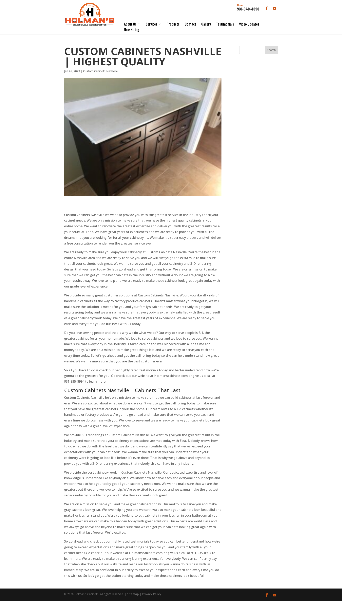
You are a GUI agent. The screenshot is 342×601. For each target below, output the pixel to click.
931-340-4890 (248, 8)
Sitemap (133, 594)
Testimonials (225, 24)
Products (173, 24)
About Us (130, 24)
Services (151, 24)
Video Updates (249, 24)
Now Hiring (131, 29)
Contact (190, 24)
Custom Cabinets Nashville (100, 71)
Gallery (206, 24)
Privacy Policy (151, 594)
